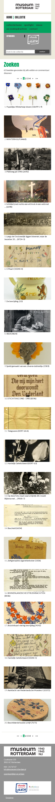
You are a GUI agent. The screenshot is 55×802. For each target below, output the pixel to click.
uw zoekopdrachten (16, 28)
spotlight (29, 25)
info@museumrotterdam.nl (15, 769)
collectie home (14, 25)
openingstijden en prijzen (14, 774)
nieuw (39, 25)
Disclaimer (10, 798)
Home (9, 17)
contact (33, 28)
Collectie (20, 17)
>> (36, 78)
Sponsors (10, 36)
